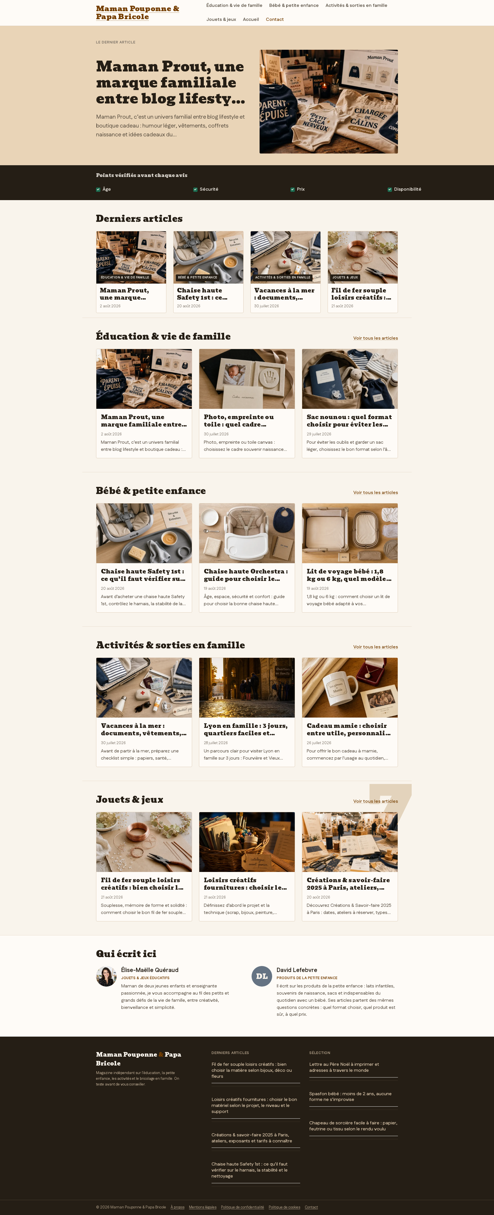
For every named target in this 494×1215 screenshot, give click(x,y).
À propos (177, 1207)
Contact (275, 19)
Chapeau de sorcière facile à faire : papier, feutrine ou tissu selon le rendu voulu (353, 1126)
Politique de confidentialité (242, 1207)
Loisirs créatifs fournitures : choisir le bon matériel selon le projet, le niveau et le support (254, 1105)
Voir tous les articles (375, 338)
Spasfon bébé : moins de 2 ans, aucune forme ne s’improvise (350, 1097)
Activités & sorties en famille (356, 5)
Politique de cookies (284, 1207)
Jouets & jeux (221, 19)
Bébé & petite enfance (294, 5)
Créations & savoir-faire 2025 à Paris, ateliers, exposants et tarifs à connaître (252, 1138)
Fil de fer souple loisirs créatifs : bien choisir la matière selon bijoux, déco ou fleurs (252, 1070)
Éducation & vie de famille (234, 5)
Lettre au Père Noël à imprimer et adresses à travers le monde (344, 1067)
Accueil (251, 19)
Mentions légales (202, 1207)
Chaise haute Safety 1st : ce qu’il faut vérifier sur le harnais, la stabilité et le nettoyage (250, 1170)
